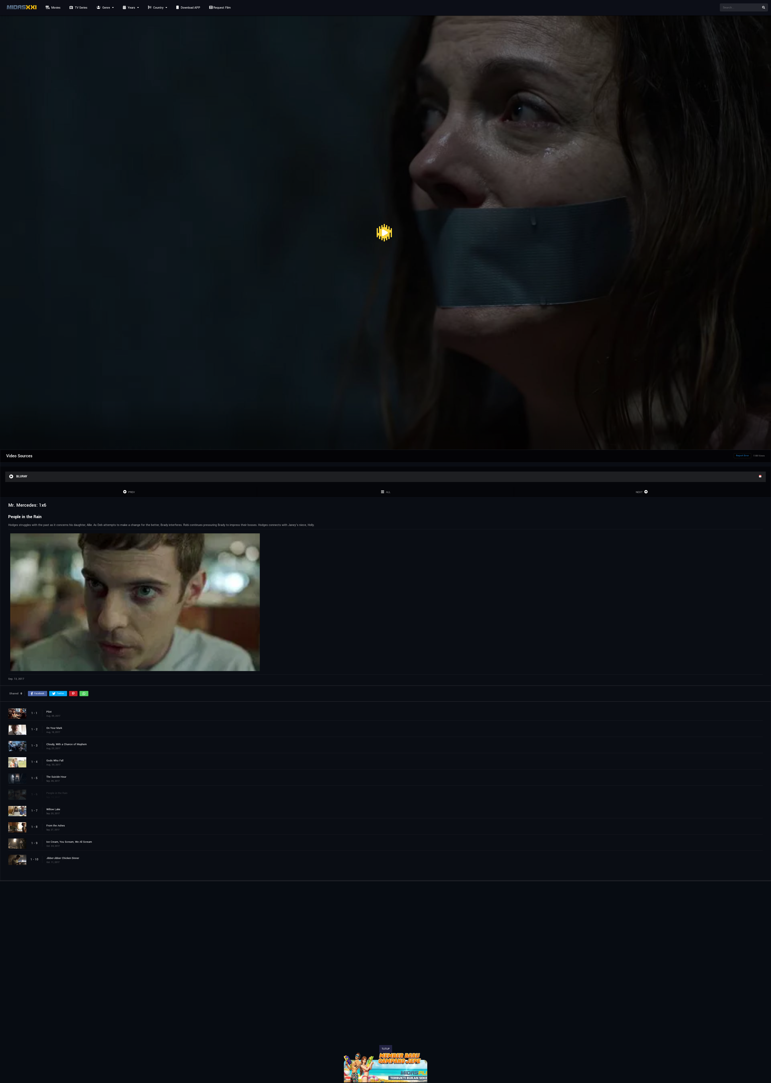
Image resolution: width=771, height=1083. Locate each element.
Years (131, 8)
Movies (55, 8)
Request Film (221, 8)
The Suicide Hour (56, 776)
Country (157, 8)
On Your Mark (54, 728)
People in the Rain (56, 793)
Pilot (49, 711)
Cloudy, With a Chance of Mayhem (66, 744)
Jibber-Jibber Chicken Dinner (62, 858)
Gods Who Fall (54, 760)
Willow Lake (53, 809)
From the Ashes (55, 825)
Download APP (190, 8)
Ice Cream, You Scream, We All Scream (69, 842)
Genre (106, 8)
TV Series (80, 8)
